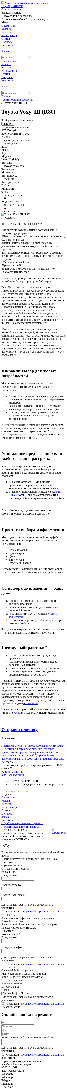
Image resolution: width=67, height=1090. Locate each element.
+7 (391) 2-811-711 (12, 6)
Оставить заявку (11, 9)
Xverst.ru (29, 790)
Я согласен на (35, 911)
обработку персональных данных (43, 911)
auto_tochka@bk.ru (12, 774)
